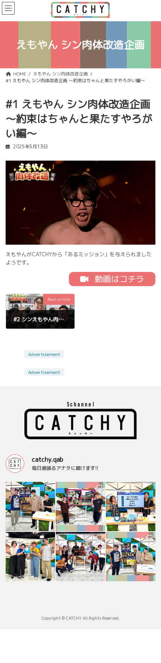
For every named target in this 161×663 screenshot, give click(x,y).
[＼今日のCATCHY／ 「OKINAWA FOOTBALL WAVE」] (30, 506)
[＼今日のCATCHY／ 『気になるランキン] (130, 506)
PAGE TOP (149, 615)
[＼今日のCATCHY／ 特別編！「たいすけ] (30, 556)
